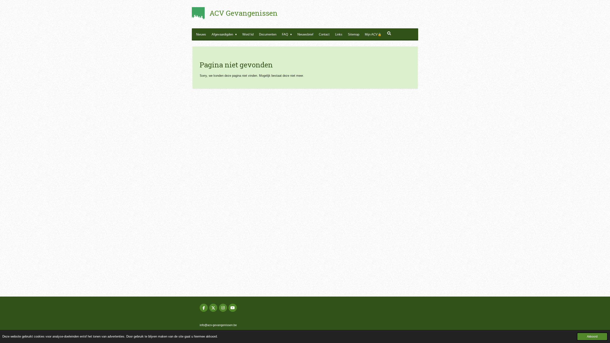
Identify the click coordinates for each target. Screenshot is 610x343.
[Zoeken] (389, 33)
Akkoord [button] (592, 336)
